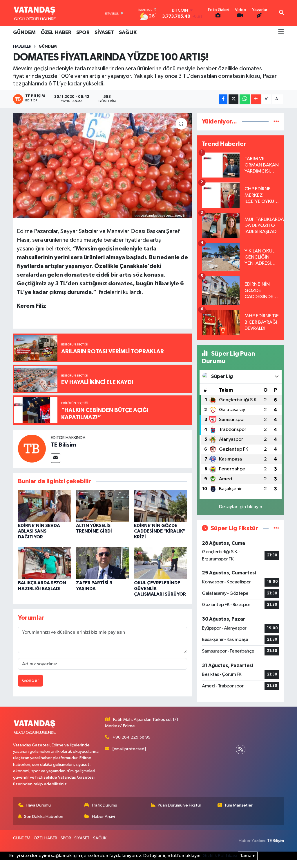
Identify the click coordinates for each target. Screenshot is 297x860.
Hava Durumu (38, 805)
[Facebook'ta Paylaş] (223, 99)
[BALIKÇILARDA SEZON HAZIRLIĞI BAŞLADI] (44, 562)
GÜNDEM (24, 32)
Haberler (22, 46)
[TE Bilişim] (32, 448)
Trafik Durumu (104, 805)
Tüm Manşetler (238, 805)
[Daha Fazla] (256, 99)
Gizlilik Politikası (219, 855)
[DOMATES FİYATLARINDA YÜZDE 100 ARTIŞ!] (102, 165)
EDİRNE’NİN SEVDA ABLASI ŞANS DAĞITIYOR (39, 531)
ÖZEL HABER (56, 32)
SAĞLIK (128, 32)
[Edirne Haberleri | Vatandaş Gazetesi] (35, 13)
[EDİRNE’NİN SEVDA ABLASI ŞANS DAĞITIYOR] (44, 505)
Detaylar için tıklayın (240, 506)
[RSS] (240, 749)
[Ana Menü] (281, 32)
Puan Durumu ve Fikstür (179, 805)
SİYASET (104, 32)
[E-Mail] (55, 458)
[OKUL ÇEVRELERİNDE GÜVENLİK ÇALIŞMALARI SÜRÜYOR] (160, 562)
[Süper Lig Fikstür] (276, 528)
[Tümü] (276, 121)
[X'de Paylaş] (233, 99)
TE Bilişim (63, 445)
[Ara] (281, 13)
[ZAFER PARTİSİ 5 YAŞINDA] (102, 562)
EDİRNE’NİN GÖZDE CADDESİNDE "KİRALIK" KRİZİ (159, 531)
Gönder (30, 680)
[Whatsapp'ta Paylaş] (245, 99)
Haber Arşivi (103, 816)
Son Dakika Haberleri (43, 816)
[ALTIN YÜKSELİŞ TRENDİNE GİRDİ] (102, 505)
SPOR (83, 32)
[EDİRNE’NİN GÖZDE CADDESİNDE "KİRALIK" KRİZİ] (160, 505)
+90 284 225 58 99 (132, 737)
